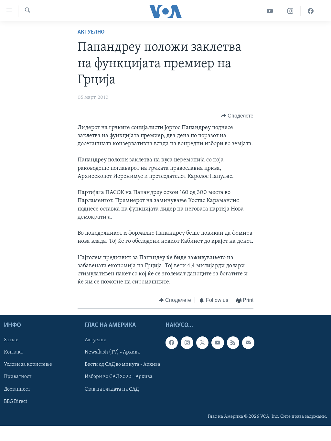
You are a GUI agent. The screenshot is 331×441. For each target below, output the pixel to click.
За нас (11, 340)
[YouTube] (270, 11)
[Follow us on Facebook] (172, 342)
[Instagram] (290, 11)
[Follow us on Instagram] (187, 342)
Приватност (17, 376)
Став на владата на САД (112, 389)
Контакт (13, 352)
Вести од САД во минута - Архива (122, 364)
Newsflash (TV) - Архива (112, 352)
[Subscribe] (248, 342)
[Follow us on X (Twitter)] (202, 342)
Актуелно (91, 32)
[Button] (237, 116)
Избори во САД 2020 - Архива (119, 376)
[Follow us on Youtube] (217, 342)
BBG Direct (15, 401)
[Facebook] (311, 11)
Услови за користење (28, 364)
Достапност (17, 389)
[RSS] (233, 342)
